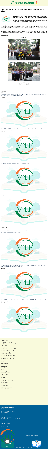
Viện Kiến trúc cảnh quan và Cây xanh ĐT (9, 352)
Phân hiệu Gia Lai (4, 385)
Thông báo (3, 367)
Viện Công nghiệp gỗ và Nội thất (7, 350)
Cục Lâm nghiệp (4, 382)
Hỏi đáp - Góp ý (4, 371)
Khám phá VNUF (4, 374)
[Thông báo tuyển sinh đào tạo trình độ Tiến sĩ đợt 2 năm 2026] (24, 211)
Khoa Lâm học (4, 345)
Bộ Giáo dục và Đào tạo (5, 378)
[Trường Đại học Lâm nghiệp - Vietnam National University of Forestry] (24, 3)
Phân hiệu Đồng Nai (5, 383)
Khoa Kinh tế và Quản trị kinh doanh (8, 343)
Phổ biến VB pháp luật (5, 388)
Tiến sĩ (2, 359)
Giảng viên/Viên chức (5, 372)
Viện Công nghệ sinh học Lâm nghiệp (8, 348)
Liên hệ (2, 369)
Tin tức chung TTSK (4, 7)
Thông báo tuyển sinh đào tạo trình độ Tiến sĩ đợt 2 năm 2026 (13, 195)
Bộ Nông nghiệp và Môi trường (7, 380)
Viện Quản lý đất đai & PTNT (6, 353)
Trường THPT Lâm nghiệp (6, 387)
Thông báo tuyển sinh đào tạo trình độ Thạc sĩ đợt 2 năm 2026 (13, 163)
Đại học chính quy (4, 363)
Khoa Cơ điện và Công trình (6, 342)
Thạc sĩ (2, 361)
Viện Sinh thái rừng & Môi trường (8, 355)
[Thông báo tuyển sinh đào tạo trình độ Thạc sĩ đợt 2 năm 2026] (24, 179)
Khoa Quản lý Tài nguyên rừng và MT (8, 347)
